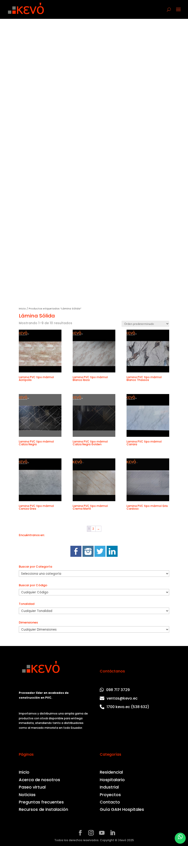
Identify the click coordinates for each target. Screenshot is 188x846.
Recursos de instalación (43, 809)
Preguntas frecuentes (41, 802)
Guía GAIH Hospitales (122, 809)
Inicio (22, 308)
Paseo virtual (32, 787)
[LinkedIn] (112, 556)
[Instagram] (88, 556)
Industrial (109, 787)
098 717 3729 (118, 689)
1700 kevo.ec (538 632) (128, 706)
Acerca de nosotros (39, 779)
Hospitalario (112, 779)
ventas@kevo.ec (122, 698)
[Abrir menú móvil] (178, 9)
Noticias (27, 794)
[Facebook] (75, 556)
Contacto (110, 802)
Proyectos (110, 794)
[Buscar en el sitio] (169, 9)
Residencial (111, 772)
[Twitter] (99, 556)
